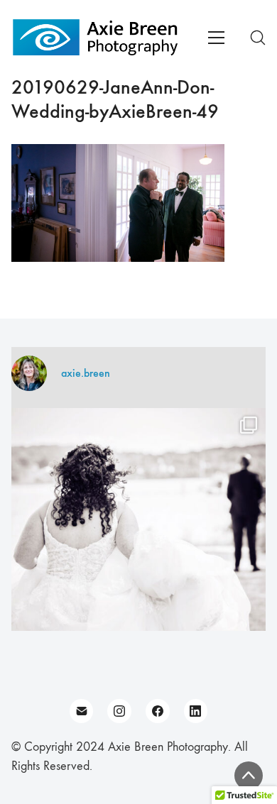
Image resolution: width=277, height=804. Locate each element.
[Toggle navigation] (216, 37)
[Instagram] (119, 711)
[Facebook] (158, 711)
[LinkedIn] (196, 711)
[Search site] (258, 37)
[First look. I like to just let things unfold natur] (138, 535)
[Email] (82, 711)
